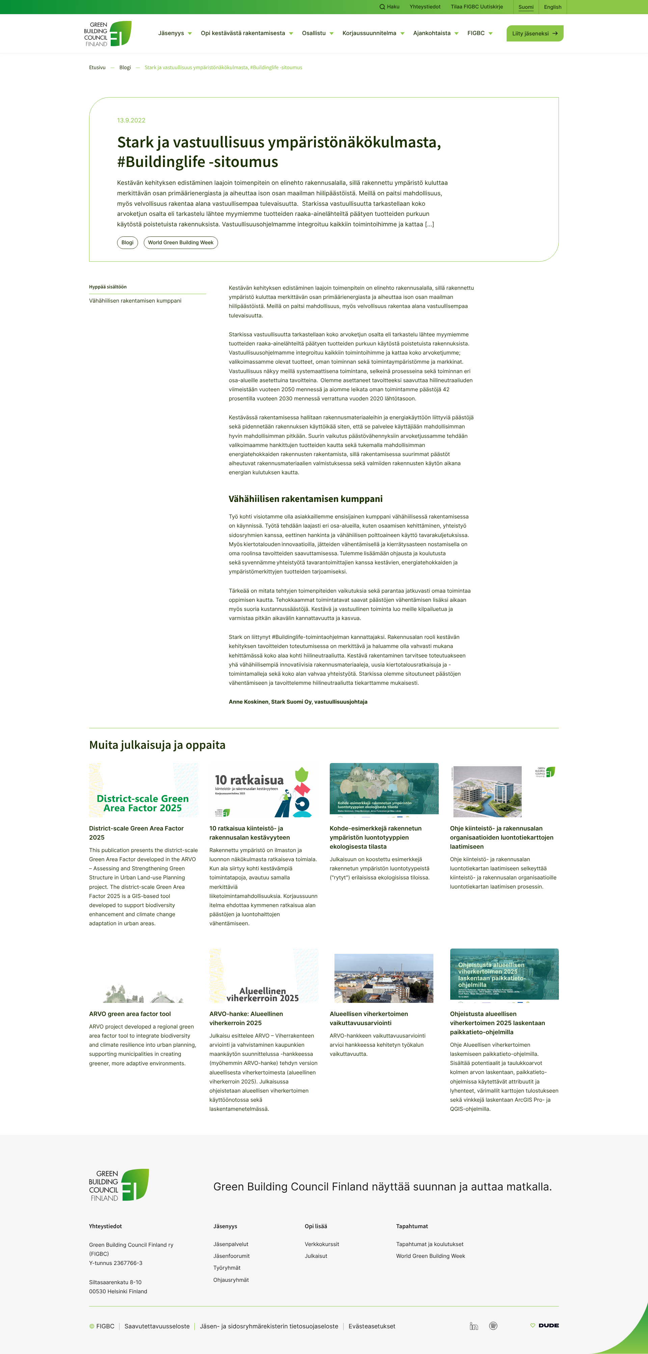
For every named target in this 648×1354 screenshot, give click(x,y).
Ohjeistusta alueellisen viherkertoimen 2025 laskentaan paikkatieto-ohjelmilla (497, 1023)
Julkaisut (316, 1255)
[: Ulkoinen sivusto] (544, 1326)
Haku (393, 6)
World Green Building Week (181, 242)
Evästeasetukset (372, 1326)
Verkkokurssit (322, 1244)
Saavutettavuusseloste (157, 1326)
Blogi (128, 242)
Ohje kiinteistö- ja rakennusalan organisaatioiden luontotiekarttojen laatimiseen (502, 837)
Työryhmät (227, 1267)
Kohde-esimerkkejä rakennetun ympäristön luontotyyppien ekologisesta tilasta (376, 837)
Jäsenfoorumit (231, 1255)
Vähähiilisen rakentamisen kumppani (136, 300)
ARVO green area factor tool (130, 1014)
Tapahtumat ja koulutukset (430, 1244)
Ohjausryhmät (231, 1279)
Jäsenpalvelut (230, 1244)
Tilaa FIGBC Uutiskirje (477, 6)
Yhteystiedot (425, 6)
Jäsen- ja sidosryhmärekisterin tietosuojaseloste (269, 1326)
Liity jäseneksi (530, 33)
